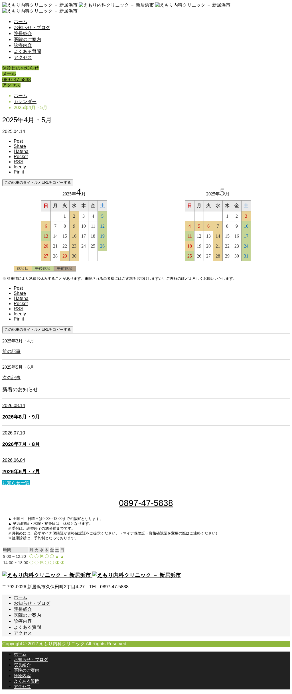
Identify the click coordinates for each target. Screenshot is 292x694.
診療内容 (23, 45)
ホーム (20, 21)
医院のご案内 (27, 39)
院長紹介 (23, 33)
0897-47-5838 (16, 79)
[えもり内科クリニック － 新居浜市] (91, 575)
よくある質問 (27, 51)
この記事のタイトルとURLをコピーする (38, 182)
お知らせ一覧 (16, 482)
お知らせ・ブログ (32, 27)
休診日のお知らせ (20, 68)
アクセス (23, 57)
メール (9, 74)
